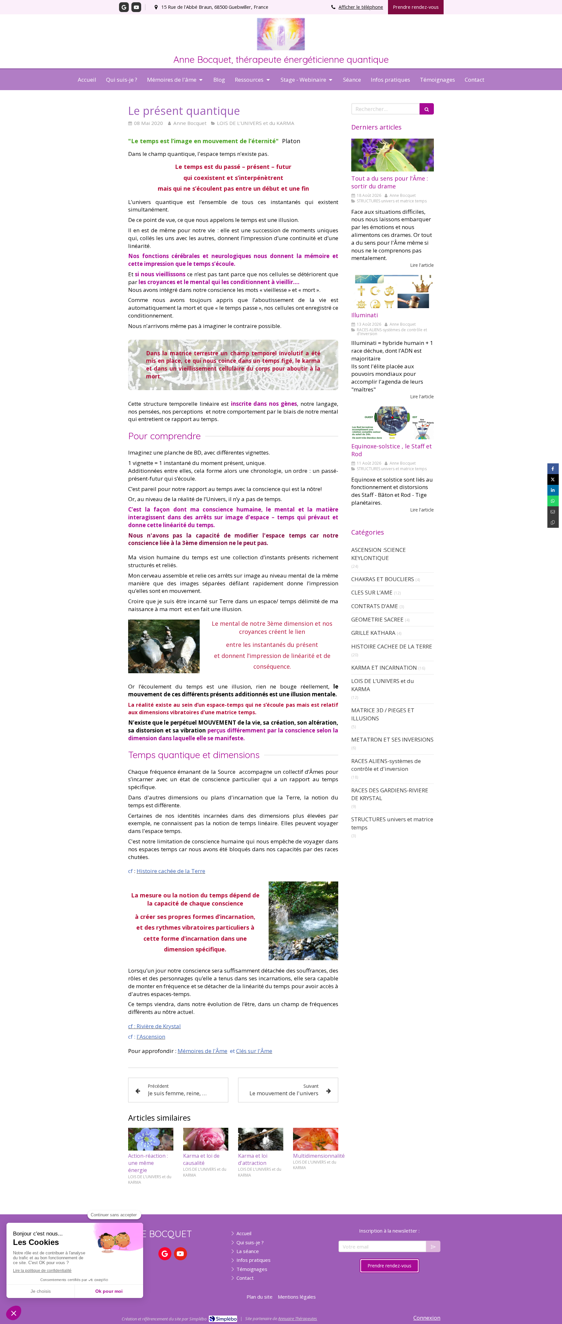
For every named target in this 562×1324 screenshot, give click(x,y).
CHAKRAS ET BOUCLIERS (382, 579)
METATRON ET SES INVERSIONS (392, 739)
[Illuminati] (392, 291)
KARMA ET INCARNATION (384, 667)
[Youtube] (136, 7)
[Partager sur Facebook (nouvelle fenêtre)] (553, 468)
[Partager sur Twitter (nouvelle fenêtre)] (553, 479)
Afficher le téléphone (361, 7)
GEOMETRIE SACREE (377, 619)
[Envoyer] (433, 1246)
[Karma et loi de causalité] (205, 1139)
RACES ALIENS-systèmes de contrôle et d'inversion (386, 764)
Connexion (426, 1317)
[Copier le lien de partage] (553, 522)
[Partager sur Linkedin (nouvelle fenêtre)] (553, 490)
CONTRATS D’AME (374, 606)
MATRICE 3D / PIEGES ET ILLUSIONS (382, 714)
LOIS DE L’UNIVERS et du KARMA (382, 684)
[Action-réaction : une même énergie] (150, 1139)
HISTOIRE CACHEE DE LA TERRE (391, 646)
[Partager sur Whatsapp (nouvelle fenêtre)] (553, 501)
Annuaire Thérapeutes (297, 1318)
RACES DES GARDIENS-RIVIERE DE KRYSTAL (389, 794)
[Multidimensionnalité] (315, 1139)
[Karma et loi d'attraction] (260, 1139)
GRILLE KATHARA (373, 632)
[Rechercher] (427, 109)
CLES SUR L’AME (372, 592)
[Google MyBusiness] (124, 7)
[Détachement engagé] (392, 155)
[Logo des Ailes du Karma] (281, 48)
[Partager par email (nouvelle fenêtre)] (553, 511)
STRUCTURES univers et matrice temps (392, 823)
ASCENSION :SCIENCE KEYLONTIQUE (378, 553)
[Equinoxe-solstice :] (392, 423)
